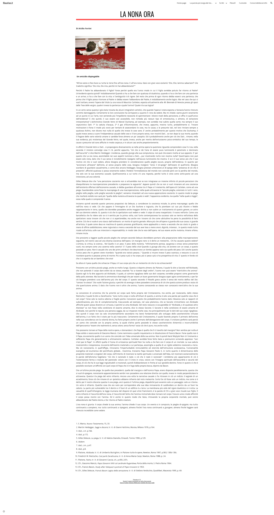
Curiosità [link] (242, 3)
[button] (271, 3)
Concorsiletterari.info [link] (258, 3)
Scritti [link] (221, 3)
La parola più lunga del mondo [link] (202, 3)
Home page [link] (181, 3)
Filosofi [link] (232, 3)
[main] (137, 15)
